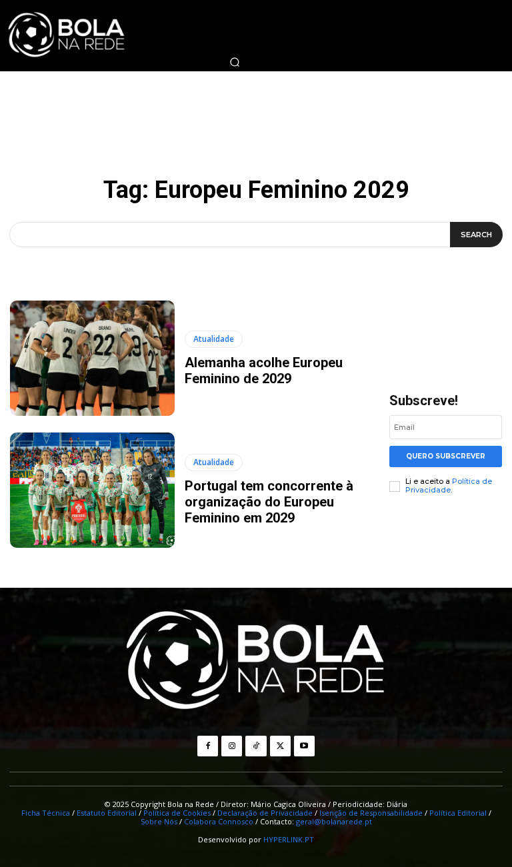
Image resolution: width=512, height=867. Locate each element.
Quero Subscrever (445, 456)
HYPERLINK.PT (288, 839)
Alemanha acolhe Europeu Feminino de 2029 (264, 371)
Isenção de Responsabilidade (371, 813)
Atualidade (213, 339)
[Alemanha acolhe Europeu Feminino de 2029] (92, 358)
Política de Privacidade (448, 485)
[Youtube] (304, 746)
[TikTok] (255, 746)
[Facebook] (207, 746)
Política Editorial (458, 813)
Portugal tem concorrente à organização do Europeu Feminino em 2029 (269, 502)
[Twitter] (280, 746)
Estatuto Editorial (107, 813)
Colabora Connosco (218, 821)
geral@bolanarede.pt (334, 821)
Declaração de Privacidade (265, 813)
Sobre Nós (159, 821)
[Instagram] (231, 746)
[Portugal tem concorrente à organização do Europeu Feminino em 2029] (92, 490)
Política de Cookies (177, 813)
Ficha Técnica (45, 813)
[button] (234, 62)
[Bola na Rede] (256, 661)
